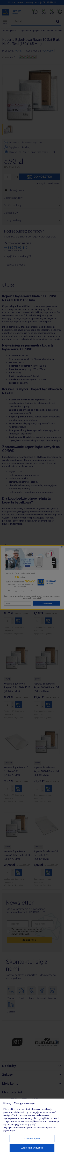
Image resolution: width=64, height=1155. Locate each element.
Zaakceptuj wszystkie (32, 1147)
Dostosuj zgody (32, 1138)
